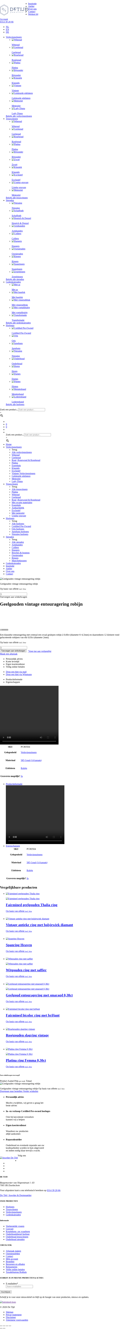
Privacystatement (14, 1314)
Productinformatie (14, 679)
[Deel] (7, 1325)
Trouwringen (12, 118)
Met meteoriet (18, 513)
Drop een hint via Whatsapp (19, 674)
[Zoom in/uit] (1, 1325)
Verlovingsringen (14, 37)
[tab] (63, 679)
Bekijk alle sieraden (15, 279)
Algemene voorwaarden (17, 1320)
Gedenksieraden (13, 282)
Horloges (10, 325)
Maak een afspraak (8, 654)
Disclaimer (11, 1317)
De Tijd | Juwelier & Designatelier (15, 1195)
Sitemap (9, 1312)
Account (4, 19)
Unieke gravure (19, 515)
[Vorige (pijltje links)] (1, 1328)
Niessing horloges (20, 534)
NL (7, 27)
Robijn (24, 768)
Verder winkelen (30, 1091)
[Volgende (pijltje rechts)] (4, 1328)
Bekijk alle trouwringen (17, 197)
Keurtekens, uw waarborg (18, 1231)
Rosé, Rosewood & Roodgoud (26, 460)
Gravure (9, 1229)
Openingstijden (13, 1253)
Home (9, 444)
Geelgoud (16, 457)
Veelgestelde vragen (15, 1226)
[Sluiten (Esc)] (10, 1325)
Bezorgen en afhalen (15, 1264)
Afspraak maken (13, 1251)
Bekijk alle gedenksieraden (18, 323)
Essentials (16, 465)
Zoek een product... (9, 409)
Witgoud (16, 455)
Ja (22, 776)
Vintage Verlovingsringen (23, 473)
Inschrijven (5, 1292)
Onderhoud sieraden (15, 1239)
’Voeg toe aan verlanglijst (39, 651)
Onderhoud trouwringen (17, 1236)
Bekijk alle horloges (15, 404)
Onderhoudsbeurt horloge (18, 1234)
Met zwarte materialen (22, 502)
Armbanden (17, 545)
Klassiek (16, 468)
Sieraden (10, 200)
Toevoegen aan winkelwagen (13, 651)
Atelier (31, 6)
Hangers (15, 550)
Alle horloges (18, 523)
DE (7, 32)
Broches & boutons (21, 552)
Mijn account (12, 1259)
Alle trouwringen (20, 489)
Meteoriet (16, 478)
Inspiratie (32, 3)
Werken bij (33, 14)
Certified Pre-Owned (21, 526)
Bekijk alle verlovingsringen (19, 116)
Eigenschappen (13, 682)
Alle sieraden (18, 542)
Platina (15, 463)
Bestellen (10, 1261)
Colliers (15, 547)
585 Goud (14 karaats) (31, 760)
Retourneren (11, 1267)
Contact (31, 11)
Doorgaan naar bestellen (11, 1091)
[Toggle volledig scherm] (4, 1325)
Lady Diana (17, 481)
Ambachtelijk (18, 508)
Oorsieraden (17, 555)
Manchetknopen (19, 560)
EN (7, 29)
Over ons (32, 9)
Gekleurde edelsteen (21, 476)
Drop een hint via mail (16, 672)
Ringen (15, 558)
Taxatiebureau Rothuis (16, 1272)
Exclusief (16, 471)
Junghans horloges (20, 531)
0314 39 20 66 (6, 22)
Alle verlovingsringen (22, 452)
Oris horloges (18, 529)
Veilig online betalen (15, 1269)
